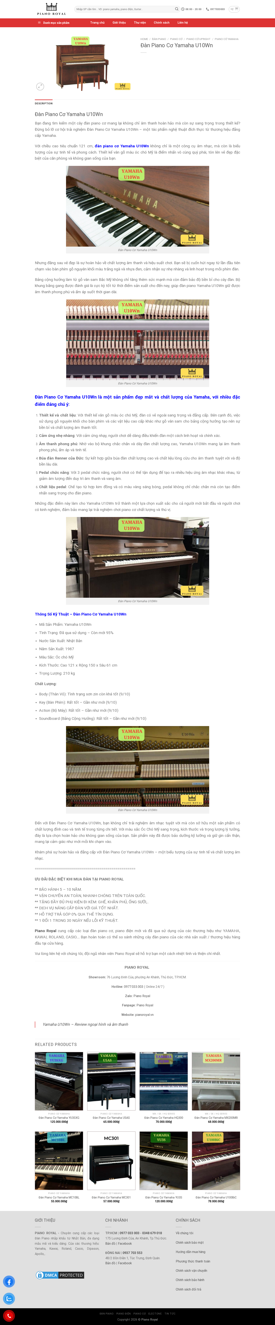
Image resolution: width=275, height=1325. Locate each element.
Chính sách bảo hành (190, 1280)
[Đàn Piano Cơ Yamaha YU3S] (164, 1160)
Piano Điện (123, 1313)
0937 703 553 (132, 1253)
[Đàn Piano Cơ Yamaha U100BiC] (216, 1160)
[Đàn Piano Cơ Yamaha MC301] (111, 1160)
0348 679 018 (152, 1233)
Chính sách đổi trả (188, 1289)
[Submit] (176, 9)
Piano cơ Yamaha (227, 39)
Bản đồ (110, 1243)
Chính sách (162, 22)
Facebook (125, 1243)
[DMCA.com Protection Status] (60, 1275)
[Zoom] (40, 87)
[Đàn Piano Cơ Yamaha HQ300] (164, 1081)
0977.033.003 (133, 987)
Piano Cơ (176, 39)
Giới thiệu (119, 22)
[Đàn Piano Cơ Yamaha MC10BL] (59, 1160)
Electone (155, 1313)
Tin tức (169, 1313)
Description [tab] (44, 103)
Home (144, 39)
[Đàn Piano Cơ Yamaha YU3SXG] (59, 1081)
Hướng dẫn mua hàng (190, 1252)
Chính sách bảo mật (190, 1242)
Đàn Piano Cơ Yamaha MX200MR (216, 1118)
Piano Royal (141, 996)
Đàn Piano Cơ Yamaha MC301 (111, 1197)
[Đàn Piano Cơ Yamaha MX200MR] (216, 1081)
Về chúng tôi (184, 1233)
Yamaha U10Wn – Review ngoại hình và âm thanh (85, 1024)
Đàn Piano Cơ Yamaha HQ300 (163, 1118)
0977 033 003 (129, 1233)
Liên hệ (183, 22)
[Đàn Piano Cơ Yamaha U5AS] (111, 1081)
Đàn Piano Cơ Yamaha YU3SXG (59, 1118)
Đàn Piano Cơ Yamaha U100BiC (216, 1197)
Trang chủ (97, 22)
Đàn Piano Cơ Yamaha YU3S (163, 1197)
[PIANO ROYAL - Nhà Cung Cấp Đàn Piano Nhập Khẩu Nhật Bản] (51, 9)
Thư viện (140, 22)
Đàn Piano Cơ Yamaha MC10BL (59, 1197)
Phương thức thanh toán (193, 1261)
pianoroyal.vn (144, 1015)
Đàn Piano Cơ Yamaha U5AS (111, 1118)
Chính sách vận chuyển (191, 1271)
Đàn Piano (159, 39)
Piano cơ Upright (198, 39)
